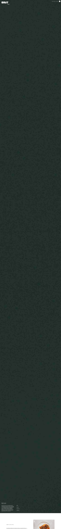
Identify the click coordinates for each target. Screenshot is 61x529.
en (59, 1)
